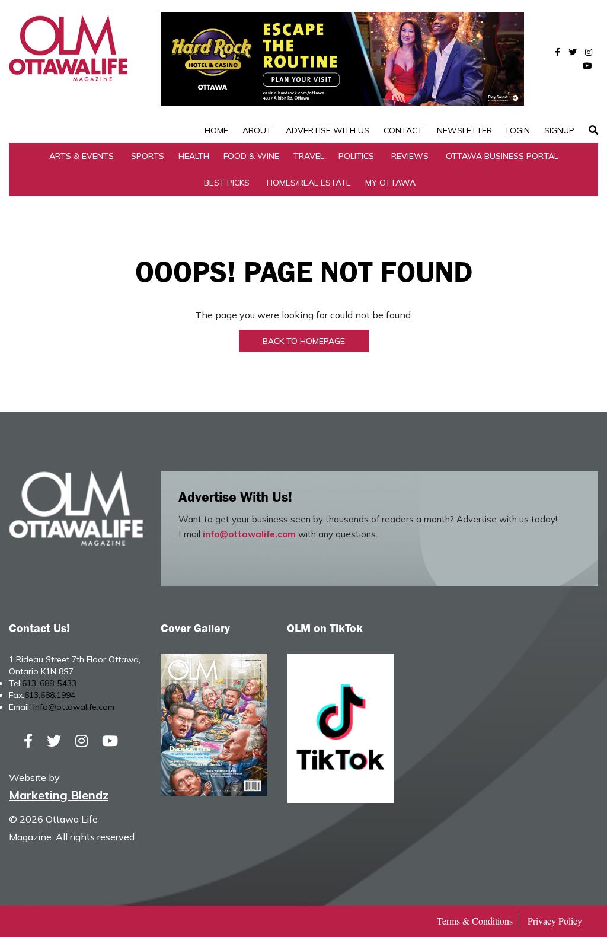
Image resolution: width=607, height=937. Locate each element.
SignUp (559, 130)
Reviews (410, 156)
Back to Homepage (304, 341)
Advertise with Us (327, 130)
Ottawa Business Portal (502, 156)
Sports (147, 156)
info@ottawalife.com (249, 534)
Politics (356, 156)
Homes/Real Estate (309, 182)
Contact (403, 130)
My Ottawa (390, 182)
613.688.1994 (49, 695)
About (256, 130)
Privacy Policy (555, 920)
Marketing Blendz (58, 795)
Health (193, 156)
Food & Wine (251, 156)
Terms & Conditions (475, 920)
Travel (308, 156)
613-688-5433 (49, 683)
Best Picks (227, 182)
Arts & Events (81, 156)
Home (216, 130)
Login (518, 130)
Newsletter (464, 130)
